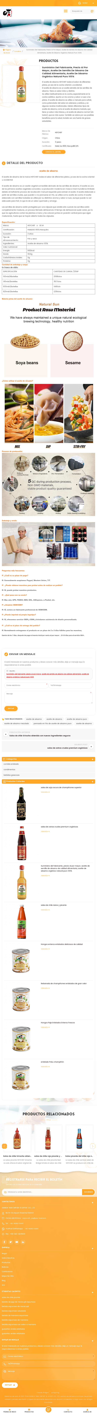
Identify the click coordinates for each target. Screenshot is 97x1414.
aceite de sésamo (34, 719)
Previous (4, 1146)
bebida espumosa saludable (14, 1311)
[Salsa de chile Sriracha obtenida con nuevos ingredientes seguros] (17, 1138)
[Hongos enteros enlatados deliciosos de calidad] (22, 960)
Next (92, 1146)
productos (6, 1262)
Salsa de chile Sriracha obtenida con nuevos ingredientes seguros (17, 1156)
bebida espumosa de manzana (15, 1320)
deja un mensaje (48, 1409)
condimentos (19, 51)
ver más (44, 792)
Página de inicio (7, 51)
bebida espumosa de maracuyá (15, 1306)
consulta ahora (53, 152)
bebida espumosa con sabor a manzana (19, 1324)
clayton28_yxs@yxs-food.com (34, 1218)
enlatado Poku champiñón (52, 1062)
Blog (3, 1280)
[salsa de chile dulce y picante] (22, 921)
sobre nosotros (8, 1258)
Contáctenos (7, 1271)
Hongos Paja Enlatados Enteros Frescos (58, 1023)
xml (3, 1285)
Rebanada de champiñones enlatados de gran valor (64, 983)
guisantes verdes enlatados (13, 1329)
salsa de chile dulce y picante (54, 905)
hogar (4, 1253)
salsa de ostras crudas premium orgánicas (59, 827)
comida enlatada (11, 764)
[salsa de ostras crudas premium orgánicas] (22, 843)
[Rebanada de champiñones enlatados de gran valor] (22, 1000)
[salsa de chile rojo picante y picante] (48, 1138)
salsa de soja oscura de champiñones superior (61, 787)
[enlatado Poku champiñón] (22, 1078)
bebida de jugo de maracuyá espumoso (18, 1302)
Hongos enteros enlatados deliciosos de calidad (62, 944)
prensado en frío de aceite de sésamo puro (52, 723)
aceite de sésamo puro (77, 719)
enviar (8, 1385)
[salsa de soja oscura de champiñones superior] (22, 804)
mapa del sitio (8, 1276)
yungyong (55, 1392)
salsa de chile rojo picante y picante (48, 1156)
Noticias (5, 1267)
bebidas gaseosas (11, 775)
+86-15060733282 (16, 1223)
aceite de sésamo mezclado (16, 723)
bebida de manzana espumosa (15, 1315)
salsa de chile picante (11, 1297)
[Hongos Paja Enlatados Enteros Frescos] (22, 1039)
